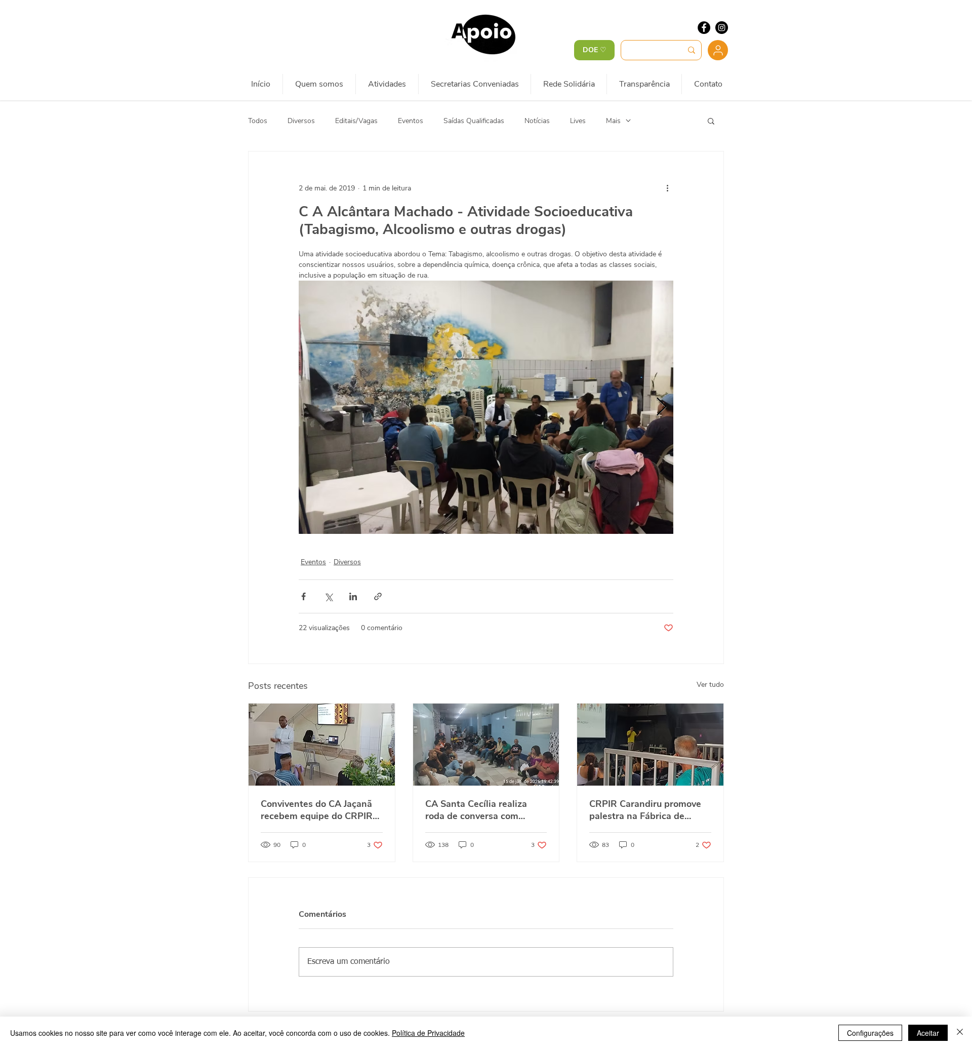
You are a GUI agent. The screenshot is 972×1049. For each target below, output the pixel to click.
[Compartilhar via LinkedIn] (353, 596)
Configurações (870, 1033)
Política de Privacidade (428, 1033)
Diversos (301, 120)
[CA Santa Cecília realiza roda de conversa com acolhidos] (486, 745)
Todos (257, 120)
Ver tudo (710, 684)
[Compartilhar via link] (378, 596)
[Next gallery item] (661, 407)
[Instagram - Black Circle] (721, 27)
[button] (711, 120)
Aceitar (928, 1033)
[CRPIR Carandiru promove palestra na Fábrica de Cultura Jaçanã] (650, 745)
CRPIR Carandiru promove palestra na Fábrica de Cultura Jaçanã (645, 810)
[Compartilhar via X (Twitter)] (328, 596)
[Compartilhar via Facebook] (303, 596)
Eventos (410, 120)
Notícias (537, 120)
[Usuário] (718, 50)
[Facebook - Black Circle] (704, 27)
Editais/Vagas (356, 120)
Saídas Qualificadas (473, 120)
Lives (578, 120)
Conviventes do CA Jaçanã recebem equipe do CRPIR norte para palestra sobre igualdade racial (317, 810)
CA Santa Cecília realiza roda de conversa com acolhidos (476, 810)
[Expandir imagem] (486, 407)
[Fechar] (960, 1033)
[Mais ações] (667, 188)
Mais (613, 120)
